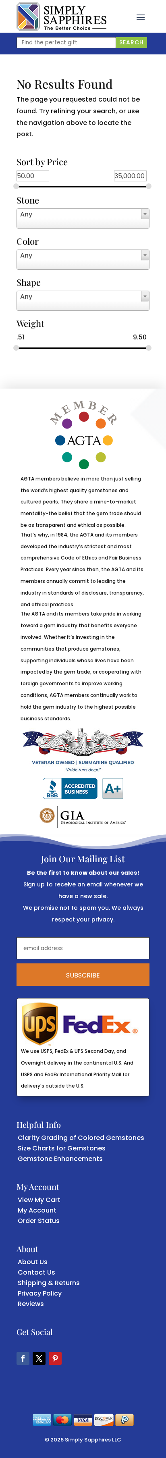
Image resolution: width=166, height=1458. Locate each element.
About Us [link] (33, 1262)
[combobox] (83, 218)
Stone (28, 201)
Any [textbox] (26, 214)
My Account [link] (37, 1210)
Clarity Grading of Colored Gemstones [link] (81, 1137)
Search (131, 42)
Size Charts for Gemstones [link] (62, 1148)
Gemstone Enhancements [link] (60, 1158)
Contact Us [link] (36, 1272)
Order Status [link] (39, 1220)
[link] (61, 16)
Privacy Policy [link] (40, 1293)
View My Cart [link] (39, 1199)
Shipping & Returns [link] (49, 1282)
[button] (140, 16)
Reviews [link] (31, 1303)
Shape (29, 283)
